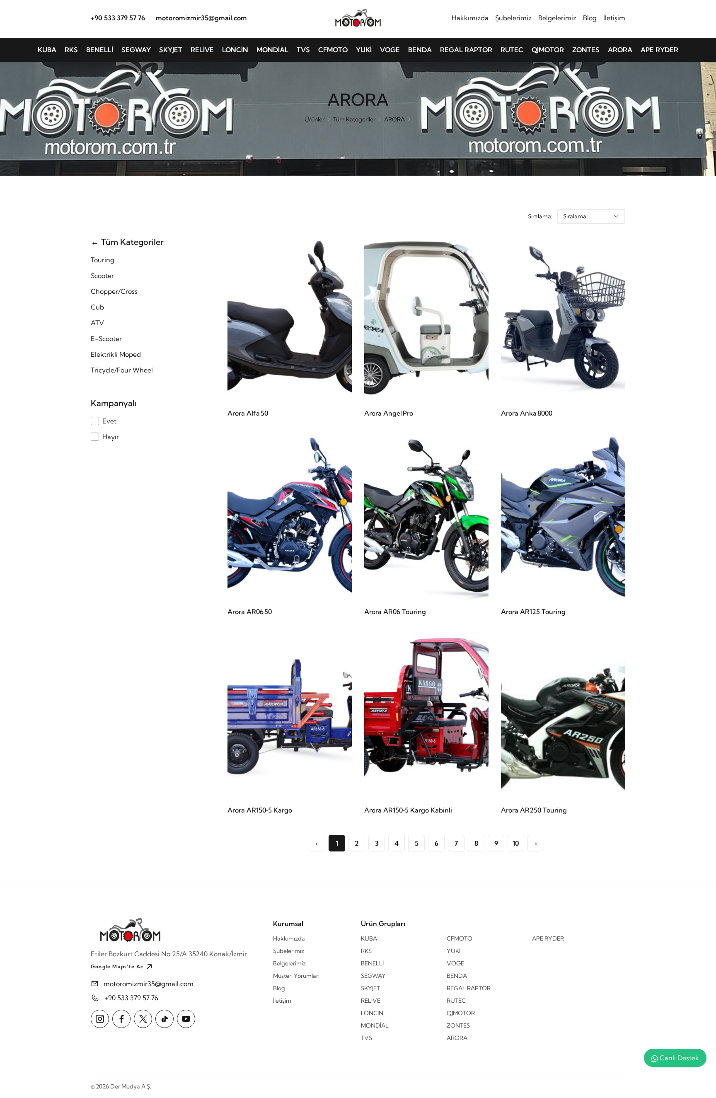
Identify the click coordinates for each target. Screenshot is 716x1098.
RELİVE (202, 50)
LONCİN (235, 50)
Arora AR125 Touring (533, 611)
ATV (97, 323)
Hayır (110, 437)
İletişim (614, 18)
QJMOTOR (548, 50)
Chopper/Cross (114, 291)
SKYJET (170, 50)
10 (516, 843)
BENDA (420, 50)
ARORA (620, 50)
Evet (109, 421)
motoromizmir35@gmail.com (201, 18)
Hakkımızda (470, 18)
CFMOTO (333, 50)
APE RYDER (659, 50)
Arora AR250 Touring (534, 810)
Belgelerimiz (557, 18)
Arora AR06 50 (249, 611)
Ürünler (314, 119)
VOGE (390, 50)
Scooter (102, 275)
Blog (590, 18)
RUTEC (512, 50)
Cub (97, 307)
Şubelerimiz (513, 18)
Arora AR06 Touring (395, 611)
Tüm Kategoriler (354, 119)
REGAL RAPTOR (466, 50)
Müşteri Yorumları (296, 975)
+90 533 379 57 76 (118, 18)
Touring (102, 260)
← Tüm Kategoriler (127, 242)
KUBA (47, 50)
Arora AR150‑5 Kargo (259, 810)
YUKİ (364, 50)
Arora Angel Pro (388, 413)
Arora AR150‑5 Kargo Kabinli (408, 810)
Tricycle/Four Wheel (122, 370)
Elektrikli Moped (116, 354)
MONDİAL (272, 50)
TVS (303, 50)
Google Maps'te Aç (117, 966)
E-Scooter (106, 338)
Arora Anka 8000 (526, 413)
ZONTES (586, 50)
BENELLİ (99, 50)
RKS (71, 50)
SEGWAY (136, 50)
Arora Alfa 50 (247, 413)
